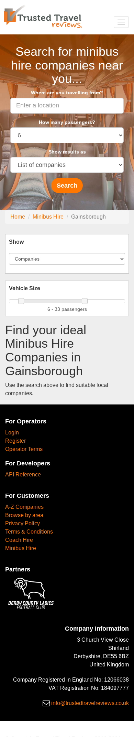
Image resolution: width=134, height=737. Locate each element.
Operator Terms (24, 449)
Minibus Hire (48, 217)
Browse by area (24, 515)
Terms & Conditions (29, 532)
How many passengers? (67, 122)
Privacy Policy (22, 523)
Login (12, 432)
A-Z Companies (24, 507)
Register (15, 441)
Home (17, 217)
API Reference (23, 474)
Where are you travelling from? (67, 92)
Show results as (67, 152)
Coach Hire (19, 540)
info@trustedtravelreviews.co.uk (90, 703)
